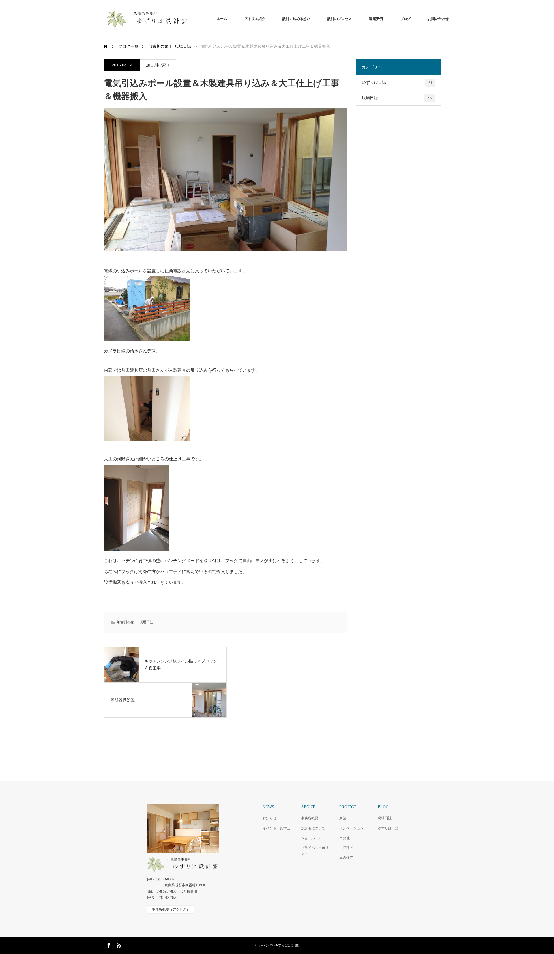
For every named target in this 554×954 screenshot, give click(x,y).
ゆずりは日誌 (397, 82)
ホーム (222, 19)
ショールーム (311, 838)
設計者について (313, 828)
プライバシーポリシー (315, 850)
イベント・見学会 (276, 828)
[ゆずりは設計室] (190, 18)
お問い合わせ (438, 19)
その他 (344, 838)
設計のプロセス (339, 19)
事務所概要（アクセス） (171, 909)
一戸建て (346, 848)
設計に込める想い (296, 19)
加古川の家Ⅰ (158, 65)
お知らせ (269, 818)
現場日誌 (146, 622)
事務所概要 (309, 818)
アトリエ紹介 (254, 19)
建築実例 (376, 19)
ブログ (405, 19)
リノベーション (351, 828)
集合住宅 (346, 858)
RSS (118, 944)
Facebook (108, 944)
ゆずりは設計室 (286, 945)
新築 (342, 818)
